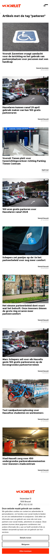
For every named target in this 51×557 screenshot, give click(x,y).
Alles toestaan (25, 551)
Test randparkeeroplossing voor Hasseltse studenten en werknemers (22, 411)
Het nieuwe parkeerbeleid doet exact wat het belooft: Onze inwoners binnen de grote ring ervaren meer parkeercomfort (24, 310)
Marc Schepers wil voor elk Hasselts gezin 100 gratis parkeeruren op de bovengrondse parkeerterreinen (22, 362)
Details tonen (25, 538)
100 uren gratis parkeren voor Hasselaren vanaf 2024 (19, 210)
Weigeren (25, 544)
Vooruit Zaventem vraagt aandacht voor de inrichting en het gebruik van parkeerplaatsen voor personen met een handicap (25, 58)
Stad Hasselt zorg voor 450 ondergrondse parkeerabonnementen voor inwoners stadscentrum (23, 461)
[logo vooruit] (11, 5)
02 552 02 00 (26, 504)
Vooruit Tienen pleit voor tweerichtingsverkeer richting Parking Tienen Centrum (24, 161)
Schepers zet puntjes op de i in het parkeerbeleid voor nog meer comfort (24, 259)
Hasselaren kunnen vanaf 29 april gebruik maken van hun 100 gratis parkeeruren (21, 110)
